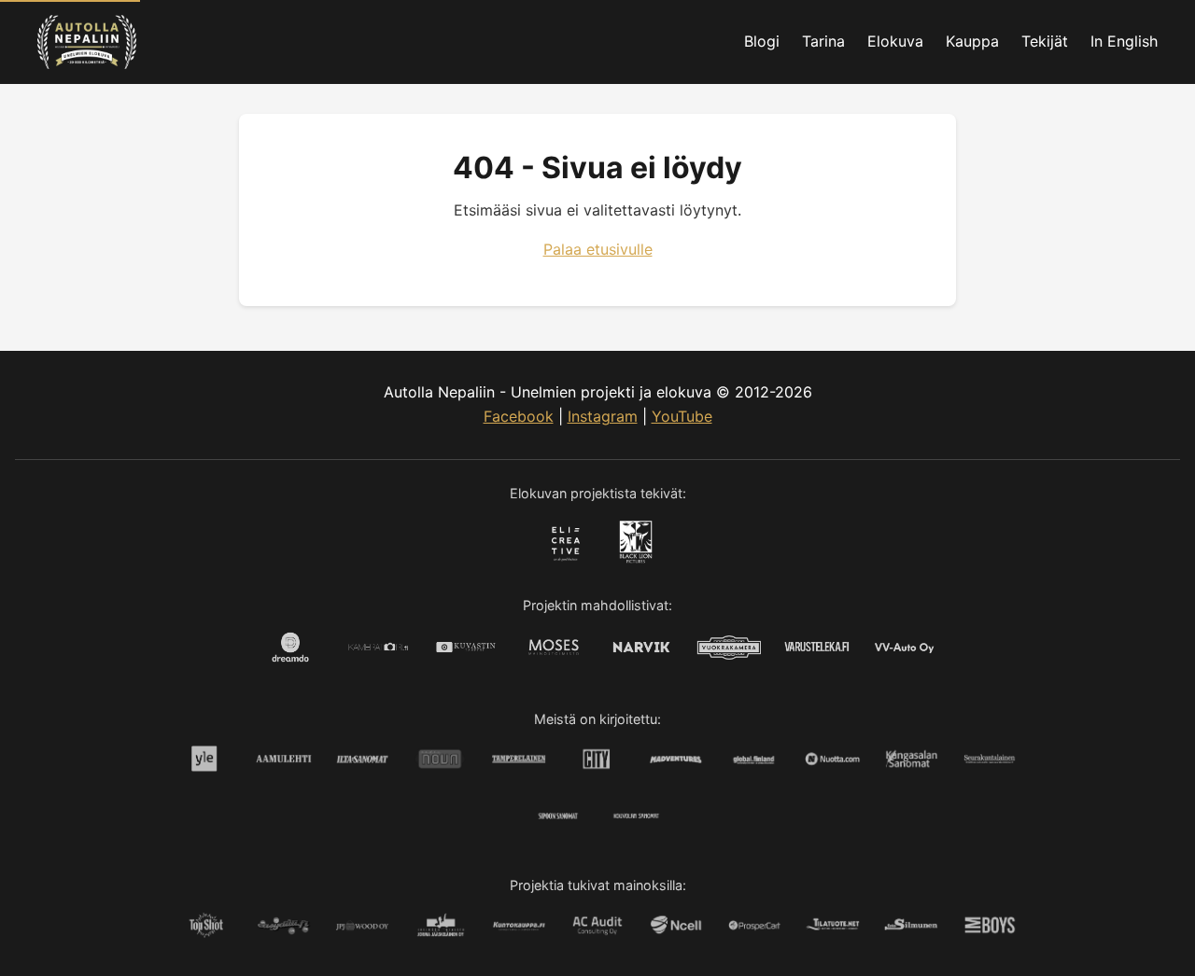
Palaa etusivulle (598, 249)
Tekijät (1044, 41)
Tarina (823, 41)
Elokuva (895, 41)
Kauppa (972, 41)
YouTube (682, 416)
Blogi (762, 41)
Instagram (603, 416)
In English (1124, 41)
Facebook (519, 416)
